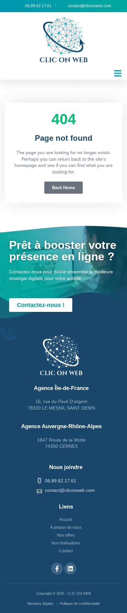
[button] (118, 73)
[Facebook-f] (57, 568)
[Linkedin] (70, 568)
